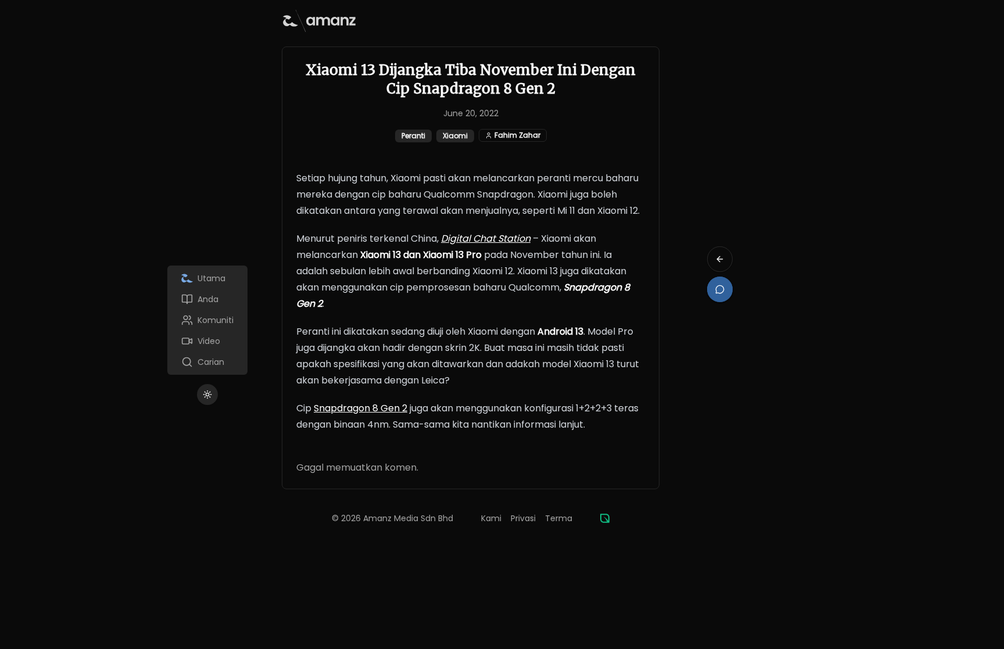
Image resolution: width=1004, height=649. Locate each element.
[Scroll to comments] (720, 289)
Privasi (523, 518)
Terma (558, 518)
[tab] (207, 278)
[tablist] (207, 320)
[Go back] (720, 259)
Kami (491, 518)
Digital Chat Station (485, 238)
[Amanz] (604, 518)
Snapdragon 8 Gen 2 (360, 408)
